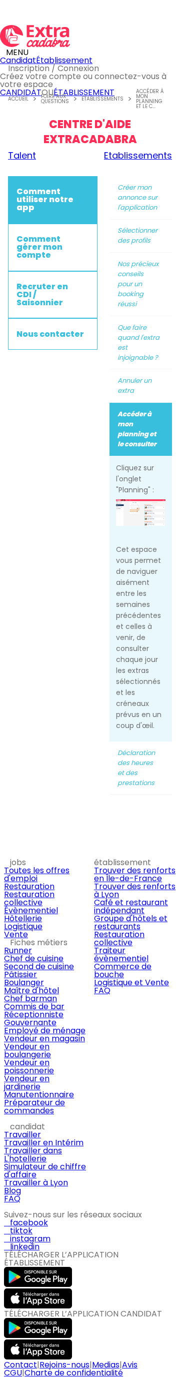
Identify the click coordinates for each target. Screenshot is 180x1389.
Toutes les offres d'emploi (37, 874)
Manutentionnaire (39, 1094)
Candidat (18, 60)
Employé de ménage (45, 1030)
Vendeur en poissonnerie (29, 1066)
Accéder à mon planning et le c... (150, 99)
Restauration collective (29, 898)
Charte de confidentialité (73, 1372)
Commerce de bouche (123, 970)
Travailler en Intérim (44, 1142)
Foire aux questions (55, 99)
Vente (16, 934)
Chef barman (30, 998)
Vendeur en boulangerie (27, 1050)
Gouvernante (30, 1022)
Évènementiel (31, 910)
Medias (106, 1364)
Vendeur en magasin (44, 1038)
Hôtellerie (23, 918)
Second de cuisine (39, 966)
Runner (18, 950)
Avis (130, 1364)
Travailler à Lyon (36, 1182)
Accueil (18, 99)
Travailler (22, 1134)
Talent (22, 155)
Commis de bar (34, 1006)
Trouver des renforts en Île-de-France (135, 874)
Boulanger (24, 982)
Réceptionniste (34, 1014)
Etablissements (103, 99)
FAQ (102, 990)
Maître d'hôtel (31, 990)
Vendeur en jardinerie (27, 1082)
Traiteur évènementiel (121, 954)
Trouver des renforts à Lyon (135, 890)
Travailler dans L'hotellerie (33, 1154)
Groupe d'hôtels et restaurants (131, 922)
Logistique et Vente (131, 982)
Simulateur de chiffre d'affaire (45, 1170)
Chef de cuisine (34, 958)
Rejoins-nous (65, 1364)
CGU (13, 1372)
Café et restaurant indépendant (131, 906)
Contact (20, 1364)
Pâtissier (20, 974)
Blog (12, 1190)
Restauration (29, 886)
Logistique (23, 926)
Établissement (64, 60)
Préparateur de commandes (34, 1106)
